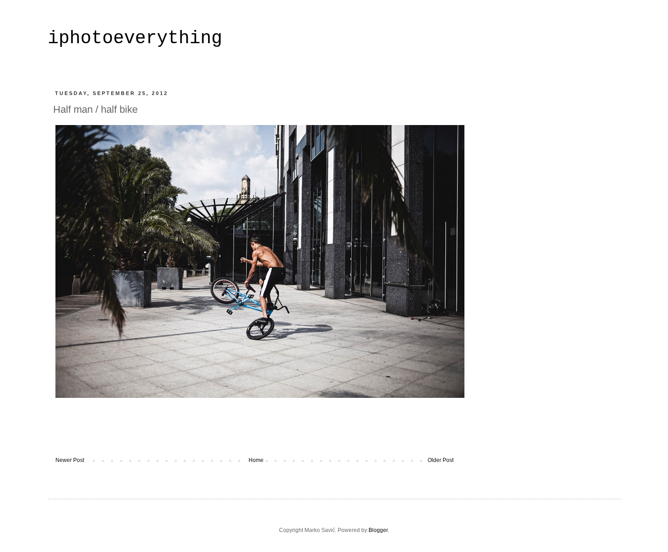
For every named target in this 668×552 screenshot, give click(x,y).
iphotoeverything (135, 38)
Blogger (378, 530)
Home (256, 460)
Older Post (441, 460)
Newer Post (69, 460)
